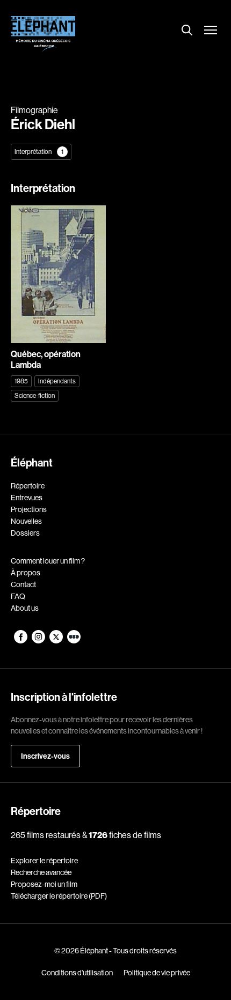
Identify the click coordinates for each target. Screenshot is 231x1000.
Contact (23, 584)
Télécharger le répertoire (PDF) (59, 896)
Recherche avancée (41, 872)
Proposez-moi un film (44, 884)
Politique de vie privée (157, 972)
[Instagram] (39, 641)
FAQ (18, 596)
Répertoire (28, 486)
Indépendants (57, 381)
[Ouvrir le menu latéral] (210, 31)
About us (25, 608)
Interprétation (39, 151)
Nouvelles (26, 521)
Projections (29, 509)
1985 (21, 381)
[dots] (74, 641)
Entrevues (26, 497)
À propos (25, 572)
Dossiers (25, 533)
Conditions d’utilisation (77, 972)
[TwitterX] (56, 641)
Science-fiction (35, 395)
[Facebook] (21, 641)
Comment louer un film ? (48, 561)
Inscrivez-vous (45, 756)
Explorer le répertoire (44, 860)
